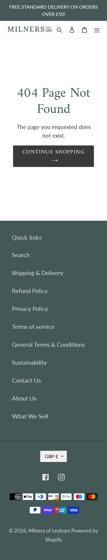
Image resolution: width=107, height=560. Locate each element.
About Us (24, 398)
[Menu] (97, 29)
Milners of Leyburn (49, 530)
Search (21, 254)
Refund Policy (30, 290)
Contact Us (26, 380)
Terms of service (33, 326)
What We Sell (30, 416)
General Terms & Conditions (48, 344)
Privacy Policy (30, 308)
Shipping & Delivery (37, 272)
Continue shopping (53, 152)
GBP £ (51, 456)
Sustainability (29, 362)
